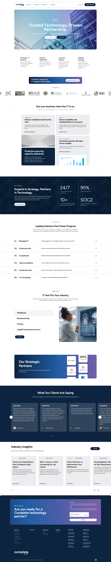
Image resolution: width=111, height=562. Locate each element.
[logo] (20, 4)
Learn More (61, 37)
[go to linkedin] (96, 560)
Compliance (16, 536)
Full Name (72, 502)
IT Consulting (17, 542)
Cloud (15, 540)
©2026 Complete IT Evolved (20, 559)
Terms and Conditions (38, 559)
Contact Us (80, 4)
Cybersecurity (17, 534)
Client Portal (45, 534)
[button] (29, 4)
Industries (36, 4)
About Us (57, 531)
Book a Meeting (90, 4)
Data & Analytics (17, 538)
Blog (44, 531)
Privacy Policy (30, 559)
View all (95, 448)
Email (71, 506)
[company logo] (21, 552)
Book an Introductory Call (72, 80)
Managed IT (16, 531)
